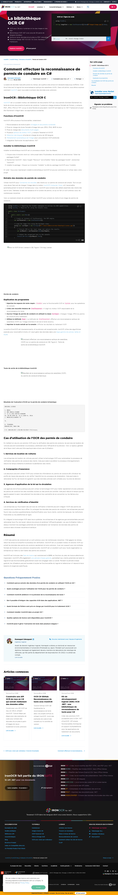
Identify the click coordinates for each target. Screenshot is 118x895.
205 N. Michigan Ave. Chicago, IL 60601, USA (89, 1)
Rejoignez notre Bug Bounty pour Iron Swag (104, 107)
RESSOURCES (48, 1)
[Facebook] (113, 871)
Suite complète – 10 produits (17, 788)
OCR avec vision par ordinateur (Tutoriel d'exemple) (22, 751)
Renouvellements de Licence (68, 836)
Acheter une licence (65, 828)
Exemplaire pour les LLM (61, 79)
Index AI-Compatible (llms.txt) (15, 845)
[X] (110, 871)
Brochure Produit (10, 842)
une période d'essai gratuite (41, 558)
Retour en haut (107, 857)
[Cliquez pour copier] (105, 21)
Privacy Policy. (25, 883)
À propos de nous (16, 866)
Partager (79, 79)
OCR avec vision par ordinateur (42, 839)
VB (77, 240)
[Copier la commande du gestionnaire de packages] (108, 39)
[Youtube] (108, 871)
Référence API (9, 834)
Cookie (77, 884)
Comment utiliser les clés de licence (70, 839)
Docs (79, 7)
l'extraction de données (28, 182)
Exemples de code (11, 828)
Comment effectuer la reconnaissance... (70, 751)
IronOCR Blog (14, 59)
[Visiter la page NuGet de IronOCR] (59, 39)
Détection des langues (15, 135)
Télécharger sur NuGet (99, 828)
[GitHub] (105, 871)
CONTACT (106, 1)
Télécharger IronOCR (39, 79)
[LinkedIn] (115, 871)
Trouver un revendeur (66, 831)
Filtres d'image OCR (38, 836)
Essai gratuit (32, 48)
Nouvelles (28, 866)
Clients (36, 866)
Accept (38, 887)
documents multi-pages (30, 130)
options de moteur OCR (22, 132)
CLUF (61, 842)
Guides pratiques (10, 831)
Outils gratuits (65, 866)
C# (82, 240)
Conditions (63, 884)
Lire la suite (18, 657)
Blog (6, 839)
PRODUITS (18, 1)
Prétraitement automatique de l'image (20, 138)
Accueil (31, 7)
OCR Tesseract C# (38, 834)
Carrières (45, 866)
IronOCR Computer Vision (53, 185)
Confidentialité (71, 884)
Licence (40, 7)
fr (114, 1)
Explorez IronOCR (16, 48)
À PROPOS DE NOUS (60, 1)
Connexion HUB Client (92, 866)
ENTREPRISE (27, 1)
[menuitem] (18, 2)
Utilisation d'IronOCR (25, 59)
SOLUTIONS (37, 1)
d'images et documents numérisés (43, 124)
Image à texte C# (37, 831)
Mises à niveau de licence (67, 834)
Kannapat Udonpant (14, 78)
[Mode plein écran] (108, 21)
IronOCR (6, 59)
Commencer (36, 828)
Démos (69, 7)
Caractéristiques (55, 7)
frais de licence (28, 555)
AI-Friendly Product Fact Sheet (15, 848)
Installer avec (104, 92)
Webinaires (78, 866)
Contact (105, 866)
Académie (54, 866)
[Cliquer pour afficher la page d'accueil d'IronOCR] (10, 7)
